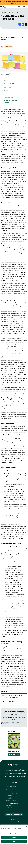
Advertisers (9, 805)
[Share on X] (26, 24)
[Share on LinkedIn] (23, 24)
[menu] (1, 6)
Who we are (9, 784)
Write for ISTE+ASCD (11, 800)
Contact (8, 790)
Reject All (14, 837)
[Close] (26, 826)
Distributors (9, 807)
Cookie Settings (14, 833)
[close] (26, 1)
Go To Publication (14, 754)
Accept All (14, 841)
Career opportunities (11, 786)
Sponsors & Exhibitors (11, 809)
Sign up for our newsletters (14, 814)
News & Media (9, 788)
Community (9, 798)
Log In (24, 6)
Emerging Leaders (10, 797)
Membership (9, 795)
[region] (14, 834)
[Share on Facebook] (19, 24)
